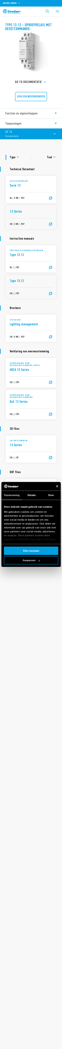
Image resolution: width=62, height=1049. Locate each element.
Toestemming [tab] (12, 495)
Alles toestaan (31, 550)
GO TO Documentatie (28, 82)
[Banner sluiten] (57, 486)
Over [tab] (51, 495)
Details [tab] (32, 495)
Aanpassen (29, 560)
